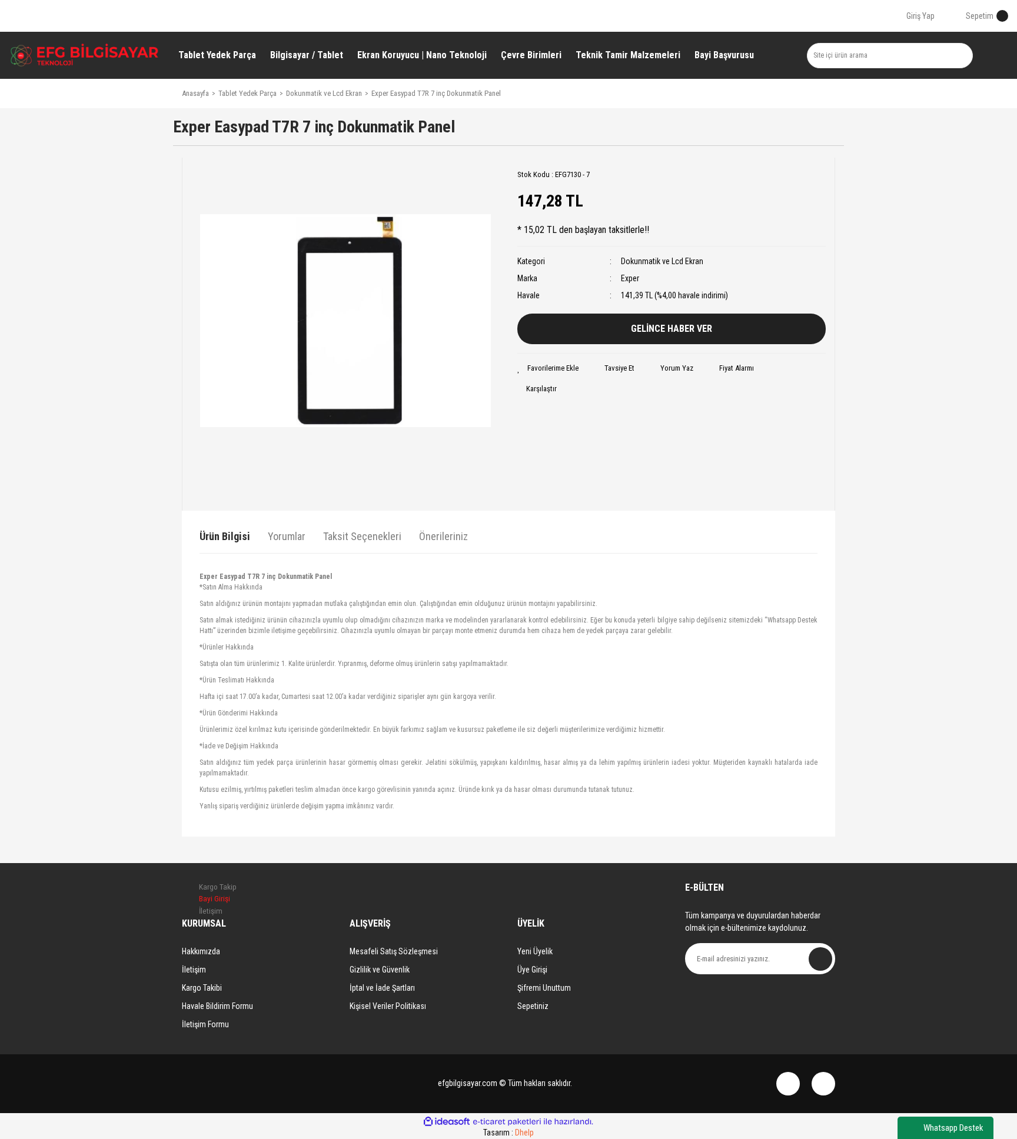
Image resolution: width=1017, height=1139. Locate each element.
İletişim (194, 969)
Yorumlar (286, 536)
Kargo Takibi (202, 988)
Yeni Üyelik (535, 951)
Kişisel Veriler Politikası (388, 1006)
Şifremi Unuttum (544, 988)
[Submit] (820, 959)
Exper (630, 278)
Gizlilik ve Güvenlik (380, 969)
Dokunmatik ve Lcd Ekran (662, 261)
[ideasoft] (446, 1121)
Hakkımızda (201, 951)
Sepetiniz (533, 1006)
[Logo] (85, 55)
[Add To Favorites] (548, 368)
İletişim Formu (205, 1024)
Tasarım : (508, 1132)
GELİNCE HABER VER (671, 328)
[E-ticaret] (507, 1122)
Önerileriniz (443, 536)
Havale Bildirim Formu (217, 1006)
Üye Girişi (532, 969)
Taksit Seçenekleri (362, 536)
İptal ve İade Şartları (382, 988)
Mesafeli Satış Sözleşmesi (394, 951)
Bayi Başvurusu (724, 55)
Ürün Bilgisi (225, 536)
